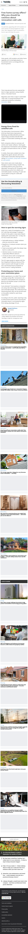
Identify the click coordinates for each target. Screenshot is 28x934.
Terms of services (17, 194)
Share (5, 54)
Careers (3, 918)
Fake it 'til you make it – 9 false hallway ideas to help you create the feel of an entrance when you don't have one (14, 867)
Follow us (16, 54)
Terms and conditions (7, 903)
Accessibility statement (7, 915)
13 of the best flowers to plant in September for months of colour (12, 853)
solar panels (6, 160)
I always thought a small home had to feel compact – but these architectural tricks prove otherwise (15, 882)
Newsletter (24, 54)
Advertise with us (6, 921)
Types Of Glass (12, 5)
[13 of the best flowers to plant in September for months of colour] (14, 848)
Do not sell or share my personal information (12, 924)
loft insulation (9, 158)
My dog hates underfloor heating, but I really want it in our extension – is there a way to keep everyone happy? (15, 860)
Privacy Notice (19, 196)
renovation (4, 102)
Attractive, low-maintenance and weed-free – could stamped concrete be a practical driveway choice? (14, 875)
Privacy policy (5, 909)
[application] (14, 113)
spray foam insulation (20, 158)
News (3, 9)
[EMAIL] (9, 312)
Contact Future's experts (7, 906)
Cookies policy (5, 912)
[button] (2, 2)
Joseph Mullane (10, 23)
